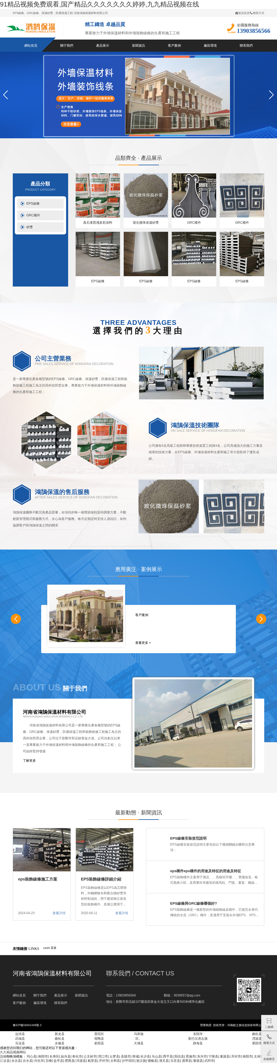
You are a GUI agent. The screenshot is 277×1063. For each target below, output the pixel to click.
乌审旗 (139, 1034)
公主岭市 (90, 1056)
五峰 (48, 1060)
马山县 (156, 1056)
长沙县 (145, 1056)
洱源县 (81, 1060)
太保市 (259, 1056)
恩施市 (190, 1056)
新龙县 (59, 1034)
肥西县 (70, 1060)
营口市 (103, 1056)
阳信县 (179, 1056)
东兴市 (202, 1056)
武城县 (20, 1038)
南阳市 (43, 1056)
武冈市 (209, 1060)
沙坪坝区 (128, 1060)
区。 (138, 1038)
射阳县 (99, 1043)
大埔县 (139, 1043)
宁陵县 (213, 1056)
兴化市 (39, 1060)
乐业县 (20, 1043)
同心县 (32, 1056)
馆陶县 (99, 1038)
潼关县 (164, 1060)
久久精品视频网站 (13, 1052)
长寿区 (54, 1056)
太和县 (115, 1060)
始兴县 (66, 1056)
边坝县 (20, 1034)
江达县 (5, 1060)
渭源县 (257, 1038)
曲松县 (257, 1034)
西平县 (168, 1056)
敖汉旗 (141, 1060)
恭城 (135, 1056)
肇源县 (225, 1056)
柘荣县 (92, 1060)
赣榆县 (152, 1060)
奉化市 (77, 1056)
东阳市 (198, 1034)
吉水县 (27, 1060)
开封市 (236, 1056)
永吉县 (16, 1060)
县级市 (126, 1056)
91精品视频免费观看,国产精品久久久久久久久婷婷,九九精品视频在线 (99, 4)
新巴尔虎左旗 (198, 1038)
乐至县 (175, 1060)
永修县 (59, 1043)
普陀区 (99, 1034)
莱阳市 (257, 1043)
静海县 (198, 1043)
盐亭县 (58, 1060)
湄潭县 (186, 1060)
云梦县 (114, 1056)
